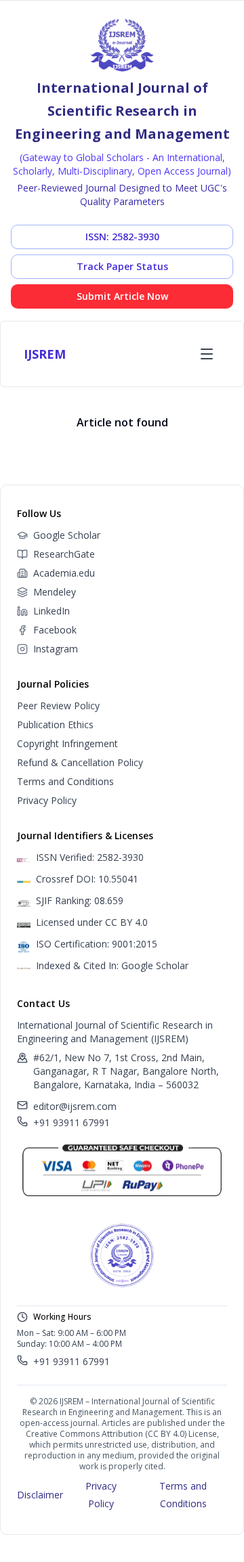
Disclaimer (40, 1494)
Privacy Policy (47, 800)
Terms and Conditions (65, 781)
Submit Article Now (122, 296)
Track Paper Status (122, 266)
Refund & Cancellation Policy (80, 762)
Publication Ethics (55, 724)
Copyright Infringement (67, 743)
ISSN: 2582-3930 (122, 236)
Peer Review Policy (58, 705)
